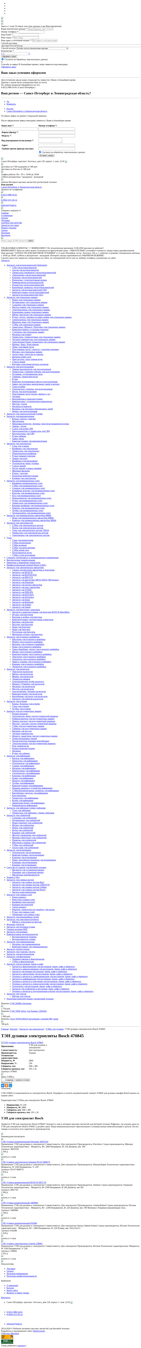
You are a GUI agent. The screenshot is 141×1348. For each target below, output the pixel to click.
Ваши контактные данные (14, 29)
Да (8, 101)
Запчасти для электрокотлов (20, 523)
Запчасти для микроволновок (20, 416)
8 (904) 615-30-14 (9, 200)
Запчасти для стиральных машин (22, 297)
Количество (7, 51)
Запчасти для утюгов (16, 994)
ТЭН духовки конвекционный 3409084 (19, 1203)
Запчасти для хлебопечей (18, 815)
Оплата (10, 1271)
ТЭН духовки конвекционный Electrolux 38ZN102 (24, 1141)
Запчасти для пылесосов (18, 669)
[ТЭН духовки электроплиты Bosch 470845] (22, 1042)
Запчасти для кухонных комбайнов (23, 637)
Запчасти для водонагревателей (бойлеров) (27, 265)
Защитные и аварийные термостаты (23, 562)
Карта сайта (12, 1290)
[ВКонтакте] (2, 1085)
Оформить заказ (9, 56)
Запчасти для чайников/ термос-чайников (26, 808)
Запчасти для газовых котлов (20, 880)
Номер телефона (9, 32)
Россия (10, 109)
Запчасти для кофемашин (18, 756)
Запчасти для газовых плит (19, 894)
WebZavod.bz (39, 1331)
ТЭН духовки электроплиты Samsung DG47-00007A (25, 1162)
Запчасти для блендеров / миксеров (23, 609)
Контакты (5, 1297)
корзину (22, 1345)
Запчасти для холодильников (20, 367)
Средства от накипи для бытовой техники (26, 867)
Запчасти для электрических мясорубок (25, 567)
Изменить (11, 104)
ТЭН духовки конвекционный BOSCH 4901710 (23, 1182)
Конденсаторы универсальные (21, 560)
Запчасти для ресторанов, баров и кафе (25, 964)
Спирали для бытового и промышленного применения (32, 557)
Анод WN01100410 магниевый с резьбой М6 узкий (34, 1019)
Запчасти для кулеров (17, 701)
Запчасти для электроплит (19, 443)
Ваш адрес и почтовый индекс (16, 40)
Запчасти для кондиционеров (20, 954)
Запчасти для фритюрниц (19, 956)
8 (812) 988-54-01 (9, 195)
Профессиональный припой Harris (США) (26, 565)
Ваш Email (7, 34)
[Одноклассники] (6, 1085)
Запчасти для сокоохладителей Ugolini (25, 414)
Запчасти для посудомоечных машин (24, 711)
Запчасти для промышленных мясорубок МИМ (29, 515)
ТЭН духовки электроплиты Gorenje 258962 (22, 1243)
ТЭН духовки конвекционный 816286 (19, 1223)
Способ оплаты (8, 48)
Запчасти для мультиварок (19, 850)
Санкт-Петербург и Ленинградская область (27, 111)
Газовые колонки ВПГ (17, 929)
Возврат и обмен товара (18, 1293)
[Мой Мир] (10, 1085)
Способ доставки (9, 43)
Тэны (9, 538)
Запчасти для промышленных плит (23, 481)
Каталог (10, 1288)
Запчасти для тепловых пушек (21, 927)
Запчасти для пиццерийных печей (23, 917)
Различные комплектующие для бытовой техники (30, 999)
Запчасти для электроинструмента (23, 919)
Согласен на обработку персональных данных (26, 59)
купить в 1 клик (22, 1080)
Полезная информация (17, 1273)
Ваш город (7, 37)
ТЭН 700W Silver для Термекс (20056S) (28, 1011)
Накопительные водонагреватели (22, 934)
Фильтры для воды (15, 924)
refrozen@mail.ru (8, 205)
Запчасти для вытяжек (17, 932)
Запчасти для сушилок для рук (21, 951)
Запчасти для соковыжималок (21, 942)
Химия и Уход (13, 877)
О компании (12, 1285)
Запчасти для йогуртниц (18, 949)
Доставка (11, 1268)
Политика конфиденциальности (22, 1276)
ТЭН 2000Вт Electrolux (21, 1003)
